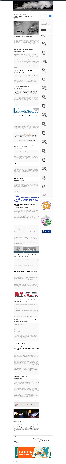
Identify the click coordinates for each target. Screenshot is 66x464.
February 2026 (44, 43)
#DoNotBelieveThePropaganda (20, 136)
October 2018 (44, 142)
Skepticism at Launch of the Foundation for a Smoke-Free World (26, 348)
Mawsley (25, 428)
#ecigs (31, 136)
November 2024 (44, 60)
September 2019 (44, 130)
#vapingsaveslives (34, 135)
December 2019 (44, 126)
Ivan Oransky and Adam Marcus (24, 427)
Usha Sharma (34, 429)
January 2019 (44, 139)
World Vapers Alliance (21, 442)
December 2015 (44, 180)
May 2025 (43, 53)
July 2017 (43, 159)
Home (14, 10)
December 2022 (44, 86)
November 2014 (44, 195)
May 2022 (43, 94)
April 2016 (43, 176)
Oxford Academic (33, 428)
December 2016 (44, 167)
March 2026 (43, 42)
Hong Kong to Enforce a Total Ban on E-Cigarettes (26, 271)
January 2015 (44, 193)
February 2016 (44, 178)
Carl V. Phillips (43, 437)
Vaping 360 (37, 429)
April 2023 (43, 81)
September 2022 (44, 89)
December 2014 (44, 194)
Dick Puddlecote (47, 438)
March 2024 (43, 69)
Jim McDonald (35, 427)
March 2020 (43, 123)
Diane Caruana (26, 426)
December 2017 (44, 153)
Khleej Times (22, 428)
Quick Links (25, 10)
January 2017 (44, 166)
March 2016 (43, 177)
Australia (25, 437)
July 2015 (43, 186)
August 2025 (43, 50)
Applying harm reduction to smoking (23, 49)
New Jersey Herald (28, 428)
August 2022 (43, 90)
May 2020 (43, 121)
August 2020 (43, 117)
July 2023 (43, 78)
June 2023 (43, 79)
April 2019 (43, 135)
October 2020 (44, 115)
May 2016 (43, 175)
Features (21, 10)
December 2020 (44, 113)
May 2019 (43, 134)
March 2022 (43, 96)
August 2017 (43, 158)
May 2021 (43, 107)
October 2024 (44, 61)
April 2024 (43, 68)
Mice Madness (17, 163)
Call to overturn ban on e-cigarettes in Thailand (25, 222)
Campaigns (29, 10)
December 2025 (44, 45)
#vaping (33, 136)
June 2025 (43, 52)
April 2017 (43, 162)
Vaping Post (15, 430)
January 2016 (44, 179)
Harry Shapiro (18, 427)
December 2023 (44, 72)
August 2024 (43, 63)
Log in (3, 0)
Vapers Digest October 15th (18, 424)
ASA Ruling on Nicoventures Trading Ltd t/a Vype (26, 319)
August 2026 (43, 36)
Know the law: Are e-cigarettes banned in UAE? (25, 255)
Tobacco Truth (33, 441)
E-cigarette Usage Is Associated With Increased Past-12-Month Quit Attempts (26, 116)
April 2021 (43, 108)
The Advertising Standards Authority (22, 429)
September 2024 (44, 62)
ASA (17, 426)
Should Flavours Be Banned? (21, 376)
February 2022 (44, 97)
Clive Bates (24, 438)
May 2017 (43, 161)
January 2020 (44, 125)
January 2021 (44, 112)
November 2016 (44, 168)
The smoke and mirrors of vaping (22, 86)
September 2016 (44, 170)
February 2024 (44, 70)
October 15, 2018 (32, 140)
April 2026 (43, 41)
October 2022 (44, 88)
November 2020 (44, 114)
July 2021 (43, 105)
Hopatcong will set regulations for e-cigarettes (25, 300)
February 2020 (44, 124)
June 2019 (43, 133)
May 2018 (43, 148)
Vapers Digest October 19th (34, 424)
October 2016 (44, 169)
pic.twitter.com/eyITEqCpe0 (26, 137)
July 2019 (43, 132)
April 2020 (43, 122)
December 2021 (44, 99)
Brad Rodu (31, 437)
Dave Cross (35, 438)
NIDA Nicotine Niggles (19, 178)
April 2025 (43, 54)
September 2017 (44, 157)
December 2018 (44, 140)
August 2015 (43, 185)
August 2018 (43, 144)
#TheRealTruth (27, 136)
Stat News (16, 429)
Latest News (17, 10)
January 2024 (44, 71)
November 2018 (44, 141)
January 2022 (44, 98)
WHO (18, 442)
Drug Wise (30, 426)
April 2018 (43, 149)
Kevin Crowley (44, 439)
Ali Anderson (18, 437)
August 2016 (43, 171)
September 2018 (44, 143)
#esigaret (36, 136)
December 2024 (44, 59)
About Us (33, 10)
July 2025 (43, 51)
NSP (38, 440)
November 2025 (44, 46)
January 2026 (44, 44)
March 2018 (43, 150)
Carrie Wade (22, 426)
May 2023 (43, 80)
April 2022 (43, 95)
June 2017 (43, 160)
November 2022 (44, 87)
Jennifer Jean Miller (30, 427)
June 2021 (43, 106)
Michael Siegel (25, 440)
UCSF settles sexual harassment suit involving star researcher (26, 205)
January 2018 (44, 152)
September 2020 (44, 116)
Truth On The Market (29, 429)
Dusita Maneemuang (34, 426)
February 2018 (44, 151)
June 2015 (43, 187)
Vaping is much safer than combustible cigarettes (25, 71)
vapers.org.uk (15, 461)
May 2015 (43, 188)
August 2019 (43, 131)
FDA (17, 439)
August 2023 (43, 77)
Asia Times (19, 426)
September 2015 (44, 184)
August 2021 (43, 104)
